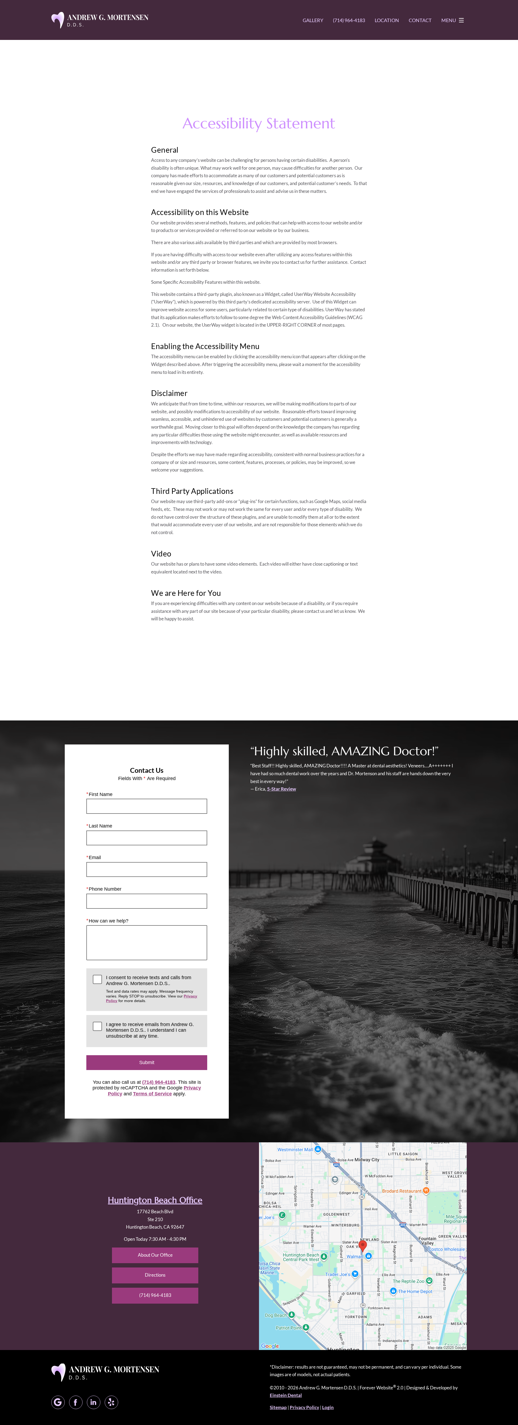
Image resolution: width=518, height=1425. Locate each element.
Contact (420, 20)
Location (387, 20)
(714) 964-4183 (158, 1082)
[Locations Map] (363, 1245)
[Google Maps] (58, 1402)
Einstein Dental (286, 1395)
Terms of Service (152, 1093)
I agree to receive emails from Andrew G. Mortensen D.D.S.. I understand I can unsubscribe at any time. (150, 1030)
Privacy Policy (304, 1407)
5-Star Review (281, 789)
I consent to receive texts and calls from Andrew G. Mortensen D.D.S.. (151, 989)
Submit (146, 1062)
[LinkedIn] (93, 1402)
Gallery (313, 20)
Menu (448, 20)
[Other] (111, 1402)
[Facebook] (76, 1402)
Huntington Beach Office (155, 1200)
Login (328, 1407)
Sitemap (278, 1407)
